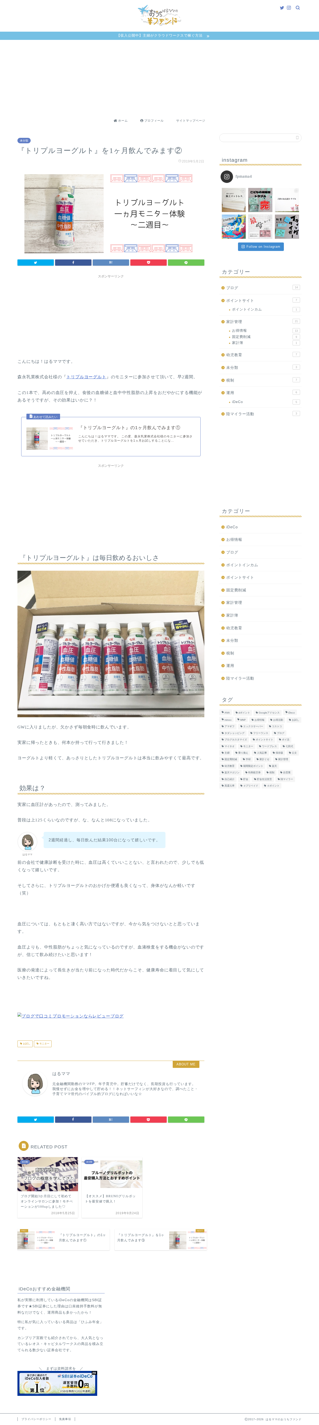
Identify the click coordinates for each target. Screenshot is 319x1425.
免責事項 (65, 1419)
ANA (227, 713)
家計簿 (264, 343)
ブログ (262, 288)
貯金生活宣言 (264, 779)
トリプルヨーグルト (86, 377)
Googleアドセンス (269, 713)
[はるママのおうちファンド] (159, 25)
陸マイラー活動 (261, 414)
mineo (228, 719)
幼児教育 (261, 355)
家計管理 (262, 321)
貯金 (245, 779)
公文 (294, 752)
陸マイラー (287, 779)
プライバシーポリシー (36, 1419)
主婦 (227, 752)
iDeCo (264, 402)
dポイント (244, 713)
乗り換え (243, 752)
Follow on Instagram (263, 246)
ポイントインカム (264, 309)
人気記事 (262, 752)
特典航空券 (254, 772)
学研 (248, 759)
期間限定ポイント (253, 766)
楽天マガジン (232, 772)
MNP (243, 719)
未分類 (24, 140)
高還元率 (230, 785)
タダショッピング (234, 733)
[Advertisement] (159, 77)
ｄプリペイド (250, 785)
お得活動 (278, 719)
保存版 (279, 752)
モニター (44, 1043)
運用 (261, 393)
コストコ (277, 726)
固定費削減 (264, 337)
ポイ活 (285, 739)
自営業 (287, 772)
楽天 (274, 766)
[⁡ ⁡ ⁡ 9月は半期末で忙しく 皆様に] (260, 200)
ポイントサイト (261, 300)
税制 (261, 380)
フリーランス (260, 733)
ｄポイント (273, 785)
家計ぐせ (264, 759)
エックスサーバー (253, 726)
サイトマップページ (190, 120)
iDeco (291, 713)
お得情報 (265, 330)
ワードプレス (269, 746)
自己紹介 (230, 779)
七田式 (289, 746)
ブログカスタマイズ (236, 739)
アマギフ (230, 726)
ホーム (122, 120)
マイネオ (230, 746)
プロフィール (153, 120)
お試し (26, 1043)
